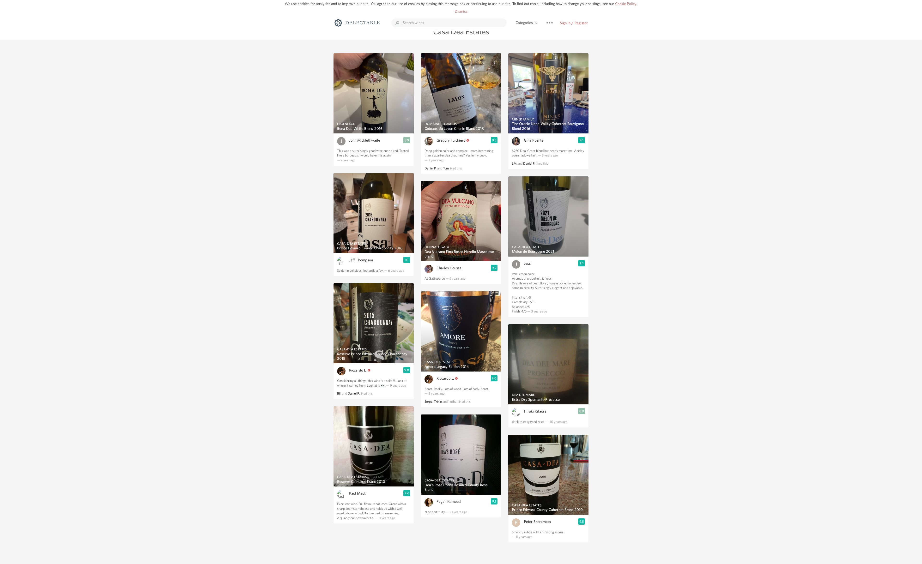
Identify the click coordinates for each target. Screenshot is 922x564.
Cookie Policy (625, 3)
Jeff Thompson (361, 260)
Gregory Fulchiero (451, 140)
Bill (339, 393)
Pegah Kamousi (449, 501)
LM (514, 163)
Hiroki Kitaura (535, 411)
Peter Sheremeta (537, 521)
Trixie (438, 401)
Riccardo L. (358, 370)
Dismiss (461, 11)
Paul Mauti (357, 493)
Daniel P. (354, 393)
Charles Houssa (449, 268)
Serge (428, 401)
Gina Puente (533, 140)
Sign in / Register (574, 23)
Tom (446, 168)
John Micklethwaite (364, 140)
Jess (527, 263)
